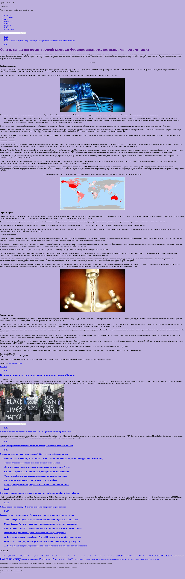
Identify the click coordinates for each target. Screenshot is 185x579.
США (68, 559)
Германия (87, 556)
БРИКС (48, 556)
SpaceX (26, 556)
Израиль (102, 556)
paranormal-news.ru (15, 363)
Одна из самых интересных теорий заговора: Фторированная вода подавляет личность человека (74, 49)
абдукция (97, 559)
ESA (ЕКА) (12, 556)
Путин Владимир (33, 559)
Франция (81, 559)
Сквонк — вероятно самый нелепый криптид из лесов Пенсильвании (36, 471)
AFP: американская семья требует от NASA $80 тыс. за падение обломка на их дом (42, 537)
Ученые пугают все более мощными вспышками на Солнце (32, 463)
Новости (7, 15)
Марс (132, 556)
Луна (124, 556)
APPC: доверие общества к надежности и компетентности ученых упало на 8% (41, 519)
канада (110, 559)
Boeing (6, 556)
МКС (128, 556)
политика (137, 559)
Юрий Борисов (90, 559)
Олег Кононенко (177, 556)
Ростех (62, 559)
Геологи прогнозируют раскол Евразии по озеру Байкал (30, 480)
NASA (6, 23)
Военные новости (78, 556)
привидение (144, 559)
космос (128, 559)
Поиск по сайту (10, 559)
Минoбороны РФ (145, 556)
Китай (119, 556)
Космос (7, 19)
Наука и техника (160, 555)
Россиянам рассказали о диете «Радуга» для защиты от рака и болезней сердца (37, 515)
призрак (151, 559)
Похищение (24, 559)
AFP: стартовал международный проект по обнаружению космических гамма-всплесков (45, 546)
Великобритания (69, 556)
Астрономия (8, 17)
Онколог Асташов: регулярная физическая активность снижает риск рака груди (42, 541)
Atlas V (2, 556)
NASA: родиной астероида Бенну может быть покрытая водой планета (33, 507)
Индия (113, 556)
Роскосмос (8, 25)
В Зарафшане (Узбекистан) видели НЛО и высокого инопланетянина (36, 484)
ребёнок (157, 559)
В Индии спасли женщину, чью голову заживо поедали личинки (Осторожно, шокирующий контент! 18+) (53, 458)
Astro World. (4, 6)
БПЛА (43, 556)
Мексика (136, 556)
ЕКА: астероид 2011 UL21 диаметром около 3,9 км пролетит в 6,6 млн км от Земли (43, 528)
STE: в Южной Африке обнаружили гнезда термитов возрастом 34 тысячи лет (41, 524)
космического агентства (118, 559)
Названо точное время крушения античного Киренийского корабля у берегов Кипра (39, 493)
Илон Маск (107, 556)
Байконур (53, 556)
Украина (74, 559)
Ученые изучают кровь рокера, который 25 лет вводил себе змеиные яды (34, 454)
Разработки (8, 21)
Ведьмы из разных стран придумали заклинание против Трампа (37, 375)
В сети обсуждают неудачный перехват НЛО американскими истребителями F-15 (38, 432)
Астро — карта (9, 29)
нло (132, 559)
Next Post (3, 367)
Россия (56, 558)
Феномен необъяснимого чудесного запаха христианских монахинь (35, 476)
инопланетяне (104, 559)
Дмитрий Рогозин (94, 556)
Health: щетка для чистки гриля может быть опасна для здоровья (35, 533)
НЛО (6, 27)
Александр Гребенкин (35, 556)
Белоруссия (59, 556)
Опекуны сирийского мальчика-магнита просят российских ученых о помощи (36, 446)
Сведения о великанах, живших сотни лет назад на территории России (37, 467)
